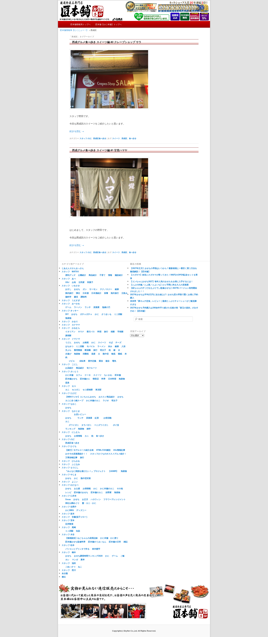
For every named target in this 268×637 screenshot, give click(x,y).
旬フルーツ (92, 367)
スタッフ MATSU (70, 271)
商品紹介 (93, 274)
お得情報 (78, 435)
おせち (77, 289)
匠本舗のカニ (97, 492)
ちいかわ (108, 374)
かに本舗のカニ (93, 400)
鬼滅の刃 (106, 307)
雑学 (89, 428)
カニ (67, 389)
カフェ (79, 374)
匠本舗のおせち (81, 492)
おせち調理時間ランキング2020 (88, 555)
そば (111, 342)
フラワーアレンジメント (114, 499)
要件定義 (92, 360)
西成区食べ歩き (99, 138)
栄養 (106, 292)
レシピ (68, 492)
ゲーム (68, 307)
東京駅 (98, 389)
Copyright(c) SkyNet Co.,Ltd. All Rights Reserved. (134, 630)
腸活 (76, 296)
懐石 (78, 292)
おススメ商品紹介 (107, 396)
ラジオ (106, 400)
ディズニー (81, 510)
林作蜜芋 (96, 548)
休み (110, 346)
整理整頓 (78, 349)
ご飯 (123, 555)
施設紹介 (119, 274)
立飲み (124, 292)
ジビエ (72, 360)
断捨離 (88, 349)
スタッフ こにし (70, 364)
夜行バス (91, 331)
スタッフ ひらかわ (71, 460)
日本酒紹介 (96, 292)
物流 (113, 353)
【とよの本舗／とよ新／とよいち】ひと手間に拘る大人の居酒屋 (159, 284)
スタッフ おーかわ (71, 303)
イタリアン (70, 331)
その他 (120, 488)
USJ (67, 282)
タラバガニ (86, 424)
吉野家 (108, 492)
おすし (68, 289)
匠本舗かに (85, 378)
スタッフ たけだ (69, 393)
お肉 (74, 282)
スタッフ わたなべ (70, 484)
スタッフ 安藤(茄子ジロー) (74, 516)
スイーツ (116, 138)
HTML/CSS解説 (103, 449)
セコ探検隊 (88, 389)
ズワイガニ (74, 424)
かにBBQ (69, 510)
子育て (102, 274)
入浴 (123, 346)
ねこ (80, 566)
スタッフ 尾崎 (69, 527)
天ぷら (68, 349)
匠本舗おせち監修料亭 (75, 541)
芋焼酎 (120, 331)
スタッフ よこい (70, 481)
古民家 (81, 282)
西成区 (124, 138)
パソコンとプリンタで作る (77, 548)
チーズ (118, 342)
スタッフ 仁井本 (69, 495)
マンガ (75, 559)
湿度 (93, 353)
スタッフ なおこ (69, 403)
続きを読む (76, 131)
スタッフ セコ (69, 385)
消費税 (86, 353)
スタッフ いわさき (71, 285)
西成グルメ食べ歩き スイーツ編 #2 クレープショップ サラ (106, 42)
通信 (101, 360)
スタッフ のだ (85, 138)
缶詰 (78, 530)
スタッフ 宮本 (68, 520)
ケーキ (88, 374)
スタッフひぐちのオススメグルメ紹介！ (108, 453)
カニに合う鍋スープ (74, 400)
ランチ (88, 307)
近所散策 (69, 523)
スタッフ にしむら (71, 432)
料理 (99, 331)
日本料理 (112, 378)
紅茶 (97, 417)
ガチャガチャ (86, 314)
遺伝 (64, 576)
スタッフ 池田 (69, 563)
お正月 (85, 499)
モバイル (91, 346)
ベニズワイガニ (101, 424)
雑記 (126, 541)
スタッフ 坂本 (68, 513)
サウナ (81, 331)
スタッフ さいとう (70, 371)
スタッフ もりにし (70, 467)
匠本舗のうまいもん (97, 541)
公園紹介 (82, 274)
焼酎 (113, 331)
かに (97, 314)
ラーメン (78, 307)
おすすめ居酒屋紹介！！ (76, 453)
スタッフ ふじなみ (71, 464)
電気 (114, 360)
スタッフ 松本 (68, 545)
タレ (67, 559)
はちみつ (69, 346)
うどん (68, 342)
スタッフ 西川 (69, 570)
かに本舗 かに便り (109, 537)
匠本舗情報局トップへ (80, 24)
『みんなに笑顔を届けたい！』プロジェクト (85, 471)
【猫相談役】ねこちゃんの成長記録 (81, 537)
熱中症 (106, 353)
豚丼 (83, 559)
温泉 (67, 382)
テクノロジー (106, 289)
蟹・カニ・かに (89, 502)
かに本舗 (69, 374)
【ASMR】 (113, 471)
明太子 (103, 349)
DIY (67, 314)
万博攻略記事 (71, 457)
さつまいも (106, 314)
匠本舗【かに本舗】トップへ (108, 24)
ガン (85, 289)
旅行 (106, 331)
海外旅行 (115, 292)
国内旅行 (69, 292)
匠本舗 (118, 374)
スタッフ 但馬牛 (69, 506)
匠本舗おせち (71, 378)
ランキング (70, 428)
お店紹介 (69, 367)
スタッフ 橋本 (69, 552)
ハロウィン (96, 499)
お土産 (77, 488)
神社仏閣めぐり (72, 502)
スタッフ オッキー (70, 310)
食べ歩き (132, 138)
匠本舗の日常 (115, 541)
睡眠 (120, 353)
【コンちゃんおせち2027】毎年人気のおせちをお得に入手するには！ (161, 281)
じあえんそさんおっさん (73, 268)
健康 (117, 289)
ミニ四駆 (118, 314)
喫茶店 (96, 378)
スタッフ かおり (70, 321)
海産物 (68, 317)
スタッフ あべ (69, 278)
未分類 (65, 573)
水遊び (68, 353)
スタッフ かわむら (71, 327)
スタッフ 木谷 (68, 534)
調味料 (84, 296)
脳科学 (68, 296)
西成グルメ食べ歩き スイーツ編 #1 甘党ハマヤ (99, 150)
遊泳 (107, 360)
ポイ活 (116, 424)
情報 (110, 274)
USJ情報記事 (119, 449)
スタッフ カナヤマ (71, 324)
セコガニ (76, 389)
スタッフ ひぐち (69, 446)
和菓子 (90, 282)
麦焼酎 (68, 335)
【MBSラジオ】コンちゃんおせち (80, 396)
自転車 (82, 360)
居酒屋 (96, 307)
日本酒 (86, 292)
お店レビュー (80, 414)
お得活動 (107, 417)
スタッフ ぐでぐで (71, 338)
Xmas (68, 499)
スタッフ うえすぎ (71, 300)
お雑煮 (86, 342)
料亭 (103, 378)
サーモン (93, 289)
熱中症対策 (86, 478)
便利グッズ (70, 274)
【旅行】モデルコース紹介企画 (79, 449)
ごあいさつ (70, 566)
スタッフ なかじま (71, 410)
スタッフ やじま (69, 474)
